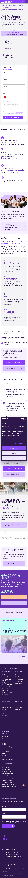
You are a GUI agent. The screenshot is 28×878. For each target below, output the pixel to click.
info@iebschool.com (10, 849)
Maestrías (17, 705)
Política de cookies (6, 868)
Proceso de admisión (8, 771)
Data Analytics (6, 707)
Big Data (4, 715)
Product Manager (7, 692)
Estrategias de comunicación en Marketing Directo (12, 10)
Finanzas (5, 694)
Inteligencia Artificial (5, 710)
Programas (7, 5)
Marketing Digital (7, 739)
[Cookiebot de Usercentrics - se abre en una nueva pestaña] (20, 419)
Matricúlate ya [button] (13, 563)
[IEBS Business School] (4, 838)
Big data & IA (6, 713)
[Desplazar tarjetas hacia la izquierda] (19, 656)
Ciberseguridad (19, 679)
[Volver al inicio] (7, 2)
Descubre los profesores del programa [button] (14, 524)
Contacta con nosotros (9, 786)
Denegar (14, 458)
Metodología (6, 769)
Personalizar (13, 453)
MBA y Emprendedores (7, 683)
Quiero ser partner (7, 789)
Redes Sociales (6, 749)
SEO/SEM (5, 736)
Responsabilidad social (9, 773)
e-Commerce (6, 741)
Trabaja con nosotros (8, 782)
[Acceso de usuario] (22, 1)
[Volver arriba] (23, 785)
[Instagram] (6, 865)
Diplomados (18, 707)
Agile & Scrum (6, 686)
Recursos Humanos (5, 689)
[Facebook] (15, 865)
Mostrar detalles (19, 443)
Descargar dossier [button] (12, 368)
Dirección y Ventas (6, 7)
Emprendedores (7, 677)
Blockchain (18, 674)
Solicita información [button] (13, 362)
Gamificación (6, 753)
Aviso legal (4, 871)
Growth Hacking (7, 747)
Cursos (17, 713)
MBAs (4, 674)
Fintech (17, 677)
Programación (19, 683)
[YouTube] (9, 865)
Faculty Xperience (7, 778)
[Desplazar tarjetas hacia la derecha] (24, 656)
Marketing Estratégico (5, 756)
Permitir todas (14, 448)
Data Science (6, 705)
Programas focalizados (17, 5)
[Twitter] (12, 865)
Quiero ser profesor (8, 784)
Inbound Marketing (5, 743)
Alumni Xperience (7, 776)
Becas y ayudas (6, 767)
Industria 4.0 (18, 681)
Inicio (2, 5)
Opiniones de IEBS (7, 780)
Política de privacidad (18, 868)
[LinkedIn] (3, 865)
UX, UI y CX (5, 751)
